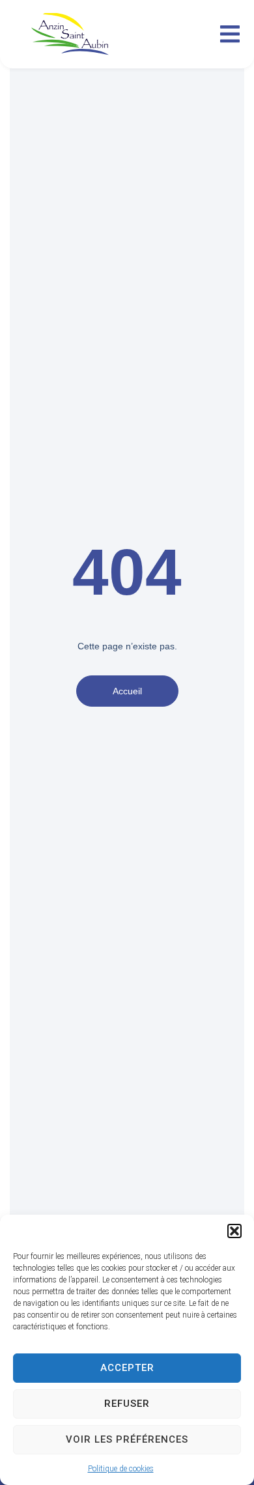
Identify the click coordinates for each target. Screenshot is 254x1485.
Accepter (127, 1368)
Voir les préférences (127, 1439)
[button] (234, 1231)
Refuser (127, 1403)
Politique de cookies (121, 1468)
